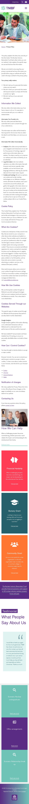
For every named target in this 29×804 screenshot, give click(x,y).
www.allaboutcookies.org (11, 280)
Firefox (5, 370)
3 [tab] (15, 672)
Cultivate (24, 791)
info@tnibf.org (15, 2)
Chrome (5, 373)
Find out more (14, 484)
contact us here (9, 405)
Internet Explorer (8, 375)
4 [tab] (16, 672)
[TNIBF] (8, 8)
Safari (5, 377)
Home (3, 47)
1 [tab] (12, 672)
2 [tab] (13, 672)
